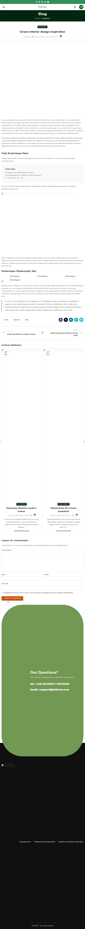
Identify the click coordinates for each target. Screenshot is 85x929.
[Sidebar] (2, 281)
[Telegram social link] (48, 2)
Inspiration (46, 18)
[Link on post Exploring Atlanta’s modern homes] (21, 426)
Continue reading (21, 531)
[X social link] (39, 2)
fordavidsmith (39, 37)
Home (37, 18)
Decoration (21, 504)
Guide (6, 320)
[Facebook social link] (36, 2)
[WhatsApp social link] (45, 2)
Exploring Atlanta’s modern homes (21, 510)
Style (27, 320)
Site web (5, 583)
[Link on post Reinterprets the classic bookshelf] (63, 426)
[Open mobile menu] (4, 7)
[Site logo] (42, 7)
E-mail (46, 574)
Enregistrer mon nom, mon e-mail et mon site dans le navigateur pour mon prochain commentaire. (38, 593)
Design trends (64, 504)
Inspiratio (16, 320)
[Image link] (38, 223)
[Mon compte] (75, 7)
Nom (4, 574)
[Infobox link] (42, 173)
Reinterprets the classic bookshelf (63, 510)
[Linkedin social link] (42, 2)
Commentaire (7, 550)
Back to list (42, 333)
